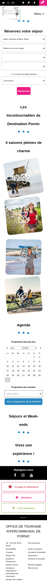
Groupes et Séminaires (23, 3)
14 (29, 366)
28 (29, 375)
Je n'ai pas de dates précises (25, 74)
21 (29, 371)
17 (7, 371)
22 (34, 371)
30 (39, 375)
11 (13, 366)
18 (13, 371)
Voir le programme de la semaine (23, 401)
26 (18, 375)
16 (39, 366)
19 (18, 371)
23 (39, 371)
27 (23, 375)
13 (23, 366)
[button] (43, 3)
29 (34, 375)
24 (7, 375)
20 (23, 371)
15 (34, 366)
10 (7, 366)
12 (18, 366)
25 (13, 375)
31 (7, 380)
